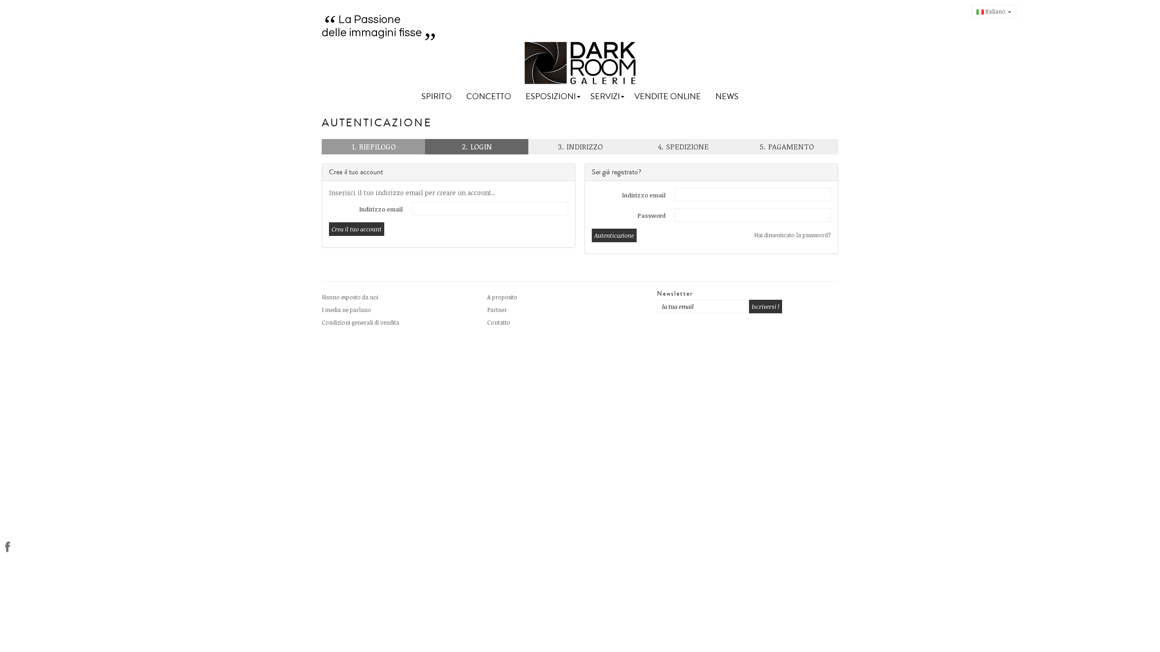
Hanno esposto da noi (350, 297)
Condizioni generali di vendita (360, 322)
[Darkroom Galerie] (580, 63)
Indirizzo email (381, 209)
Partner (497, 310)
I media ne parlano (346, 310)
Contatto (498, 322)
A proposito (502, 297)
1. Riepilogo (374, 146)
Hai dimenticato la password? (792, 235)
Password (652, 215)
